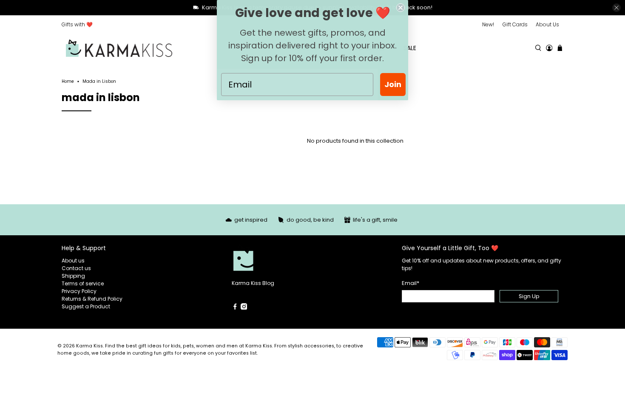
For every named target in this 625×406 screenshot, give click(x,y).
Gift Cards (515, 24)
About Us (547, 24)
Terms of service (83, 283)
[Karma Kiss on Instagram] (244, 307)
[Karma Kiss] (119, 48)
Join (392, 84)
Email (410, 283)
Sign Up (529, 296)
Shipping (73, 275)
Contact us (76, 268)
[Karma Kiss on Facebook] (235, 307)
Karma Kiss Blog (253, 283)
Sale (409, 48)
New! (488, 24)
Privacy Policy (79, 291)
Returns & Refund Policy (92, 298)
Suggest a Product (86, 306)
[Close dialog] (400, 7)
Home (68, 81)
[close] (616, 7)
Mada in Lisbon (99, 81)
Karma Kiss (89, 346)
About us (73, 260)
